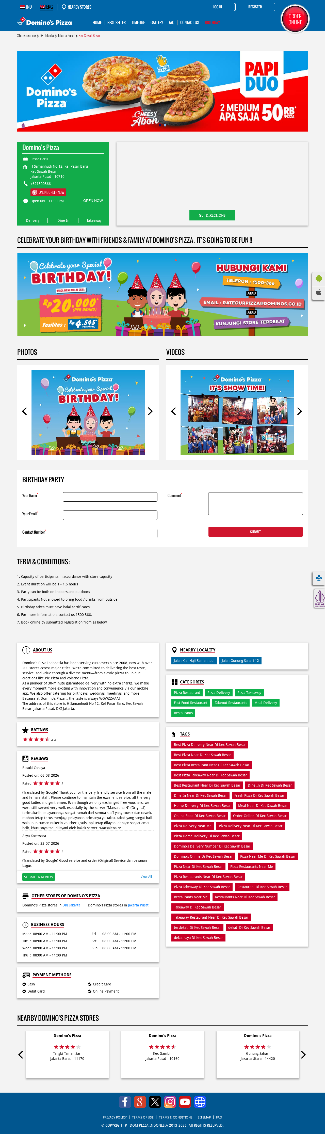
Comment (175, 495)
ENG (49, 7)
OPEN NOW (93, 201)
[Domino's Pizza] (44, 21)
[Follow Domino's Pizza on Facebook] (125, 1102)
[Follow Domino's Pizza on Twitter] (155, 1102)
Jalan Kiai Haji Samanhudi (194, 661)
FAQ (219, 1117)
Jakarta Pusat (66, 35)
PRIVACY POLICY (115, 1117)
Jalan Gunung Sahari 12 (240, 661)
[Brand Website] (200, 1102)
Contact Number (34, 532)
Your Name (30, 495)
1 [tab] (160, 125)
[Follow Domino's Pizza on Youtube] (185, 1102)
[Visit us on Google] (140, 1102)
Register (255, 7)
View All (146, 877)
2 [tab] (165, 125)
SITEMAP (204, 1117)
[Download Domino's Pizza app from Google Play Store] (318, 284)
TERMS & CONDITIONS (175, 1117)
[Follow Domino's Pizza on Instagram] (170, 1102)
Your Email (30, 513)
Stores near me (26, 35)
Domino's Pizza (67, 1035)
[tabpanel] (162, 91)
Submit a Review (38, 877)
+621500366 (40, 184)
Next (150, 412)
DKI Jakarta (47, 35)
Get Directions (212, 215)
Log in (217, 7)
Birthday (212, 22)
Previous (26, 412)
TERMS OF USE (143, 1117)
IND (28, 7)
